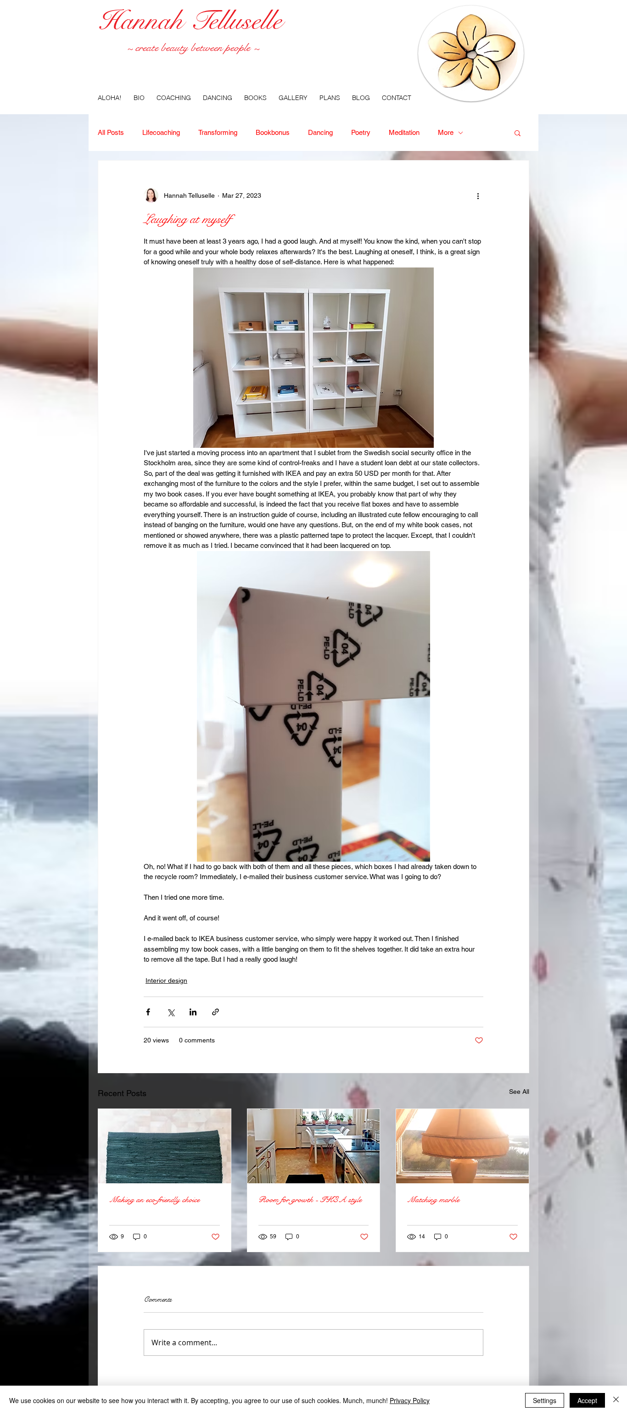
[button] (517, 132)
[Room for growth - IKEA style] (313, 1146)
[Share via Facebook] (148, 1012)
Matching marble (433, 1199)
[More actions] (477, 195)
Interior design (166, 980)
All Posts (111, 132)
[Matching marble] (462, 1146)
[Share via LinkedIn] (193, 1012)
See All (519, 1091)
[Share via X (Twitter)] (170, 1012)
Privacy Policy (410, 1400)
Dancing (320, 132)
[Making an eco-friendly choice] (164, 1146)
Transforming (217, 132)
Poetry (360, 132)
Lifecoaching (161, 132)
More (445, 132)
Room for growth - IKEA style (310, 1199)
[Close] (615, 1400)
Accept (587, 1400)
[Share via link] (215, 1012)
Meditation (404, 132)
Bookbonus (273, 132)
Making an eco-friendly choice (154, 1199)
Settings (544, 1400)
